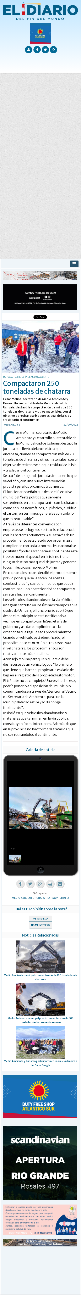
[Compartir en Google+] (40, 884)
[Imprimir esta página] (50, 884)
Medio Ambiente (23, 897)
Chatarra (43, 897)
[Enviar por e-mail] (60, 884)
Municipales (12, 425)
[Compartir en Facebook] (20, 884)
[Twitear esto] (30, 884)
